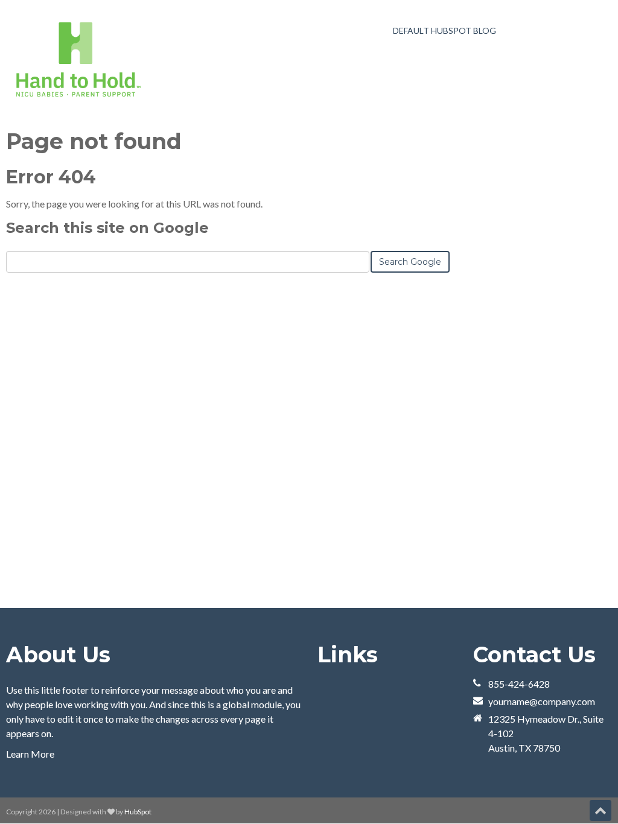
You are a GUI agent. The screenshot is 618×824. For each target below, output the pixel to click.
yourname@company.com (541, 701)
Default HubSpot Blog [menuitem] (444, 30)
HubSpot (137, 811)
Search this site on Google (107, 227)
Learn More (30, 753)
